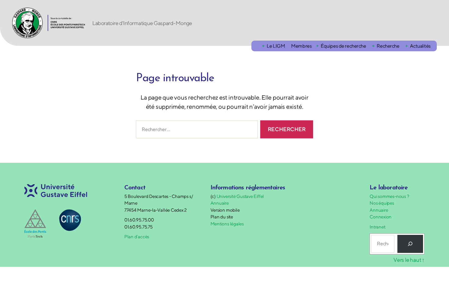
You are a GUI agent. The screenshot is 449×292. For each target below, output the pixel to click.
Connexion (381, 216)
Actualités (420, 46)
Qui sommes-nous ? (389, 196)
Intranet (377, 226)
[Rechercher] (410, 244)
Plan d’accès (136, 236)
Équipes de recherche (343, 46)
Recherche (388, 46)
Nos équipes (382, 203)
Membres (301, 46)
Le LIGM (276, 46)
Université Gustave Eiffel (240, 196)
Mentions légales (227, 223)
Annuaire (219, 203)
